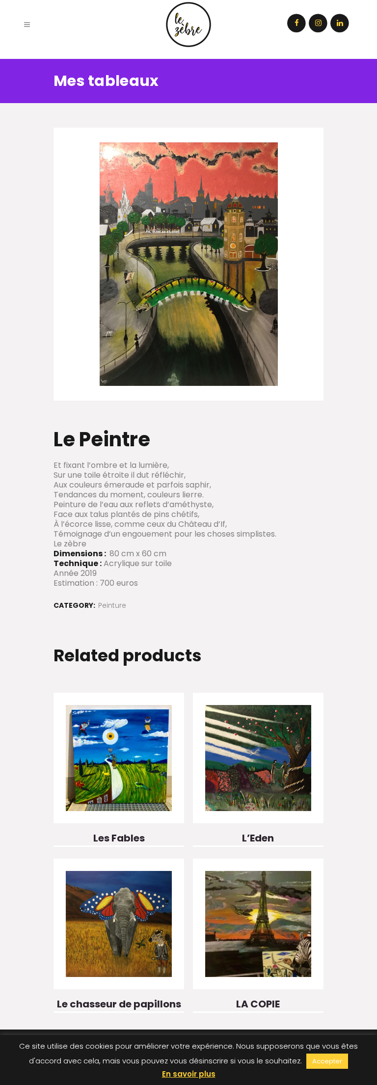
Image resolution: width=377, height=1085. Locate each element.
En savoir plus (188, 1074)
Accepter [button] (327, 1061)
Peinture (112, 605)
